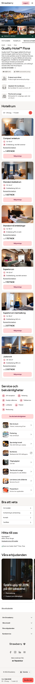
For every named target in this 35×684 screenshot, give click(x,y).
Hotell (3, 45)
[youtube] (24, 652)
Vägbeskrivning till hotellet (10, 541)
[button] (17, 127)
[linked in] (20, 652)
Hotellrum (17, 41)
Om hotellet (6, 41)
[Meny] (32, 3)
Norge (9, 45)
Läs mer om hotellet (8, 68)
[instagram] (15, 652)
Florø (15, 45)
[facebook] (10, 652)
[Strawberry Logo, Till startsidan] (7, 3)
